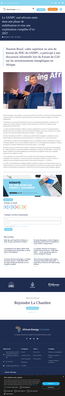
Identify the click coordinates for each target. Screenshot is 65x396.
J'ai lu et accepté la (16, 226)
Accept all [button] (51, 383)
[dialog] (32, 385)
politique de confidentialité (21, 226)
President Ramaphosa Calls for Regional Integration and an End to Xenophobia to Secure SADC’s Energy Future (46, 241)
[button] (33, 8)
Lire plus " (6, 243)
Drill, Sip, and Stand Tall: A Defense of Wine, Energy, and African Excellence (16, 241)
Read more (35, 384)
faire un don (33, 312)
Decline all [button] (51, 387)
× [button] (63, 376)
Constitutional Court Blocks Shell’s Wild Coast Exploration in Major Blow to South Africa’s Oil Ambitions (17, 250)
